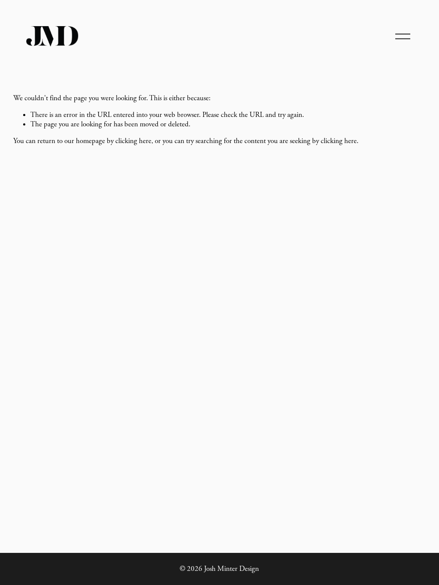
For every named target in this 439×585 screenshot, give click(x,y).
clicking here (133, 141)
